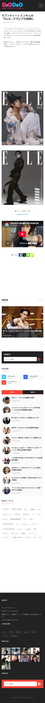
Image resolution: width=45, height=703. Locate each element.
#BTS (11, 632)
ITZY (17, 524)
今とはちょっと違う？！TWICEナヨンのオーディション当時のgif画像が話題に (26, 449)
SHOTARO (28, 537)
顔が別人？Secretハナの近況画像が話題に (25, 428)
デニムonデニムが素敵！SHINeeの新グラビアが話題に (26, 479)
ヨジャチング (32, 533)
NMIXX (31, 519)
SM (35, 528)
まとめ (34, 632)
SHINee (23, 533)
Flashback (14, 636)
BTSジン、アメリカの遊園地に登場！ (23, 398)
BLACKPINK (8, 523)
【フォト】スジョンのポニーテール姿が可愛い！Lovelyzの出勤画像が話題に (25, 409)
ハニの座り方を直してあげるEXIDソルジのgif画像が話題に (26, 459)
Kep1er (26, 514)
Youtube (26, 632)
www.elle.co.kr (22, 214)
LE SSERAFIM (9, 528)
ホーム (5, 632)
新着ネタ (33, 392)
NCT (39, 509)
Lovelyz (28, 529)
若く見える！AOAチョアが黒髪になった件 (25, 418)
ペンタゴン (6, 537)
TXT (33, 514)
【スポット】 (34, 524)
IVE (25, 509)
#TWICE (18, 632)
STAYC (39, 514)
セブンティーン (7, 514)
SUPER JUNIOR (17, 537)
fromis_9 (20, 529)
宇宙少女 (5, 533)
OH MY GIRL (14, 533)
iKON (39, 537)
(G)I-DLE (5, 519)
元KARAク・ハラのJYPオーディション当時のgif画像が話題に (26, 469)
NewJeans (25, 524)
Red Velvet (15, 518)
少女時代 (32, 509)
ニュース (5, 636)
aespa (17, 514)
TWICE (6, 509)
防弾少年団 (16, 509)
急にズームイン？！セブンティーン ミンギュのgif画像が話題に (22, 332)
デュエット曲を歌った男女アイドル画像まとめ (26, 438)
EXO (25, 519)
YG (34, 537)
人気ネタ (12, 392)
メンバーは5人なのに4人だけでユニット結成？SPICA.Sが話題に (26, 489)
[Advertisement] (22, 68)
